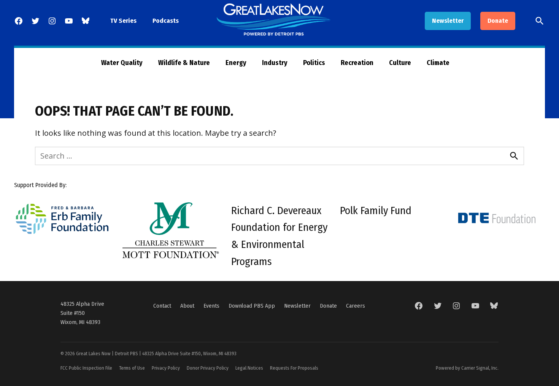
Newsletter (448, 21)
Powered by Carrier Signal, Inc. (467, 368)
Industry (274, 63)
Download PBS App (252, 305)
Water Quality (122, 63)
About (187, 305)
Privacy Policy (166, 368)
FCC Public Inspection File (86, 368)
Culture (400, 63)
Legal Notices (249, 368)
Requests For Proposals (294, 368)
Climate (438, 63)
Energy (236, 63)
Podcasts (165, 21)
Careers (355, 305)
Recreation (357, 63)
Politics (314, 63)
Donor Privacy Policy (208, 368)
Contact (162, 305)
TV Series (123, 21)
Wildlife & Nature (184, 63)
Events (211, 305)
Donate (498, 21)
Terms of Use (132, 368)
